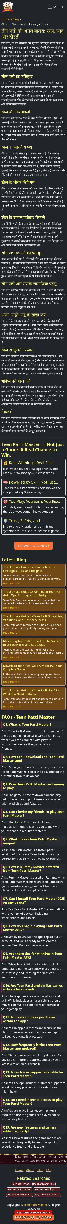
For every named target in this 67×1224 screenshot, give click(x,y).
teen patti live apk (21, 1183)
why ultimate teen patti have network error (48, 1194)
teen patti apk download (19, 1189)
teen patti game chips (44, 1183)
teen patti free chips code (47, 1189)
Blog (16, 19)
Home (5, 19)
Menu (57, 6)
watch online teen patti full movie (20, 1194)
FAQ (49, 1170)
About (30, 1170)
